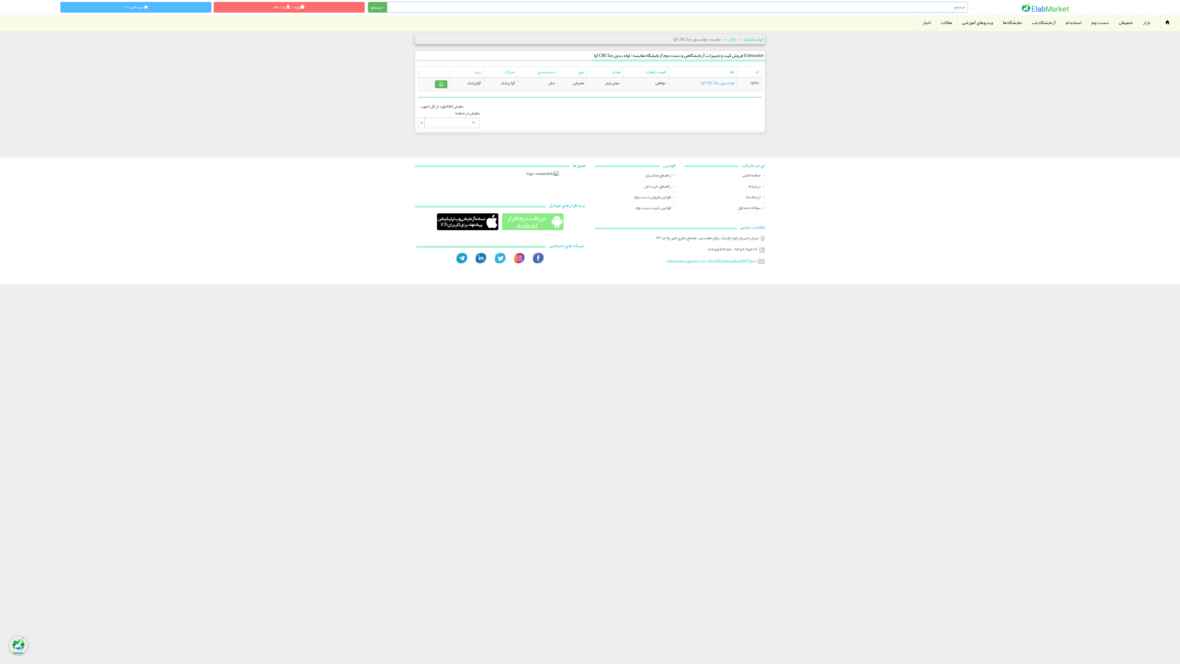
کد (757, 72)
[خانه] (1045, 8)
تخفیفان (1126, 22)
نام (732, 72)
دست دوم (1100, 22)
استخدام (1074, 22)
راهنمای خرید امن (657, 187)
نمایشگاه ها (1012, 22)
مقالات (946, 22)
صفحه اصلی (751, 175)
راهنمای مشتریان (658, 175)
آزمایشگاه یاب (1044, 22)
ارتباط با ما (753, 197)
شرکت (510, 72)
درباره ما (755, 187)
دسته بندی (546, 72)
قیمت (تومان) (655, 72)
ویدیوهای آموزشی (977, 22)
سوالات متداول (749, 208)
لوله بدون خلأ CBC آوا (717, 83)
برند (477, 72)
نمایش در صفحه (467, 113)
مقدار (616, 72)
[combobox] (449, 123)
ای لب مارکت (753, 39)
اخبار (926, 22)
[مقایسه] (441, 84)
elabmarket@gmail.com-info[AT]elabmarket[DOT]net (711, 261)
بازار (1147, 22)
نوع (581, 72)
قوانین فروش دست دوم (652, 197)
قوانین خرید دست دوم (653, 208)
